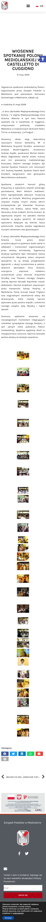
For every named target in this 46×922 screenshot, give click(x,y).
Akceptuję (8, 918)
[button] (43, 59)
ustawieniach (18, 913)
